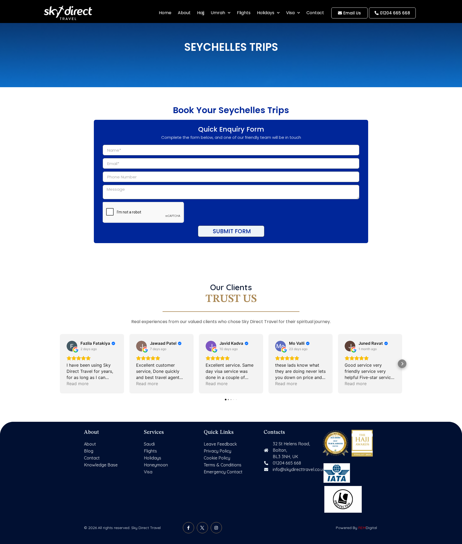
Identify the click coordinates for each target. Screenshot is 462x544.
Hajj (200, 13)
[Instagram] (216, 527)
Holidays (265, 13)
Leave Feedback (220, 444)
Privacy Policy (217, 451)
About (184, 13)
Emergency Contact (223, 471)
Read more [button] (77, 383)
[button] (60, 363)
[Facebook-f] (188, 527)
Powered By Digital (356, 527)
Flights (244, 13)
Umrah (218, 13)
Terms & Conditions (222, 465)
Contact (315, 13)
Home (165, 13)
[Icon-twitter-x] (202, 527)
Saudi (149, 444)
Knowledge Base (101, 465)
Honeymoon (156, 465)
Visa (290, 13)
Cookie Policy (217, 458)
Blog (88, 451)
